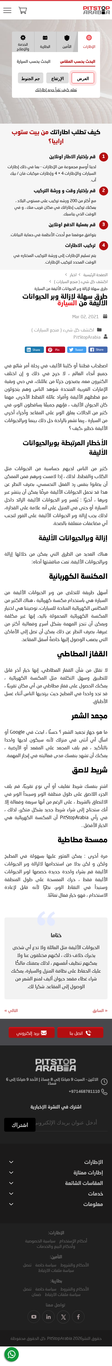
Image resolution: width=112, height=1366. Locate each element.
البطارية (45, 46)
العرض (83, 78)
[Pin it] (55, 351)
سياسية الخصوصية (40, 1240)
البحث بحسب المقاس (77, 62)
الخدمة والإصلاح (23, 46)
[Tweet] (76, 351)
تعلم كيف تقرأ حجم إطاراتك (56, 90)
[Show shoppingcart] (23, 10)
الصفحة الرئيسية (95, 274)
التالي (11, 1010)
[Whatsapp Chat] (11, 1354)
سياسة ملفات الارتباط (56, 1270)
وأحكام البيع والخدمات (56, 1246)
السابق (100, 1010)
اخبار (72, 274)
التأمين (66, 46)
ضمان (36, 1294)
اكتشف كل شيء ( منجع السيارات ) (80, 281)
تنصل (27, 1264)
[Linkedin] (34, 351)
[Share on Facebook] (98, 351)
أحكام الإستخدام (73, 1240)
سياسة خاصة (45, 1264)
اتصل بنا (77, 1033)
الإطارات (89, 46)
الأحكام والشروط (74, 1264)
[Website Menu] (7, 11)
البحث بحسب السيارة (33, 62)
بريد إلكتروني (27, 1033)
